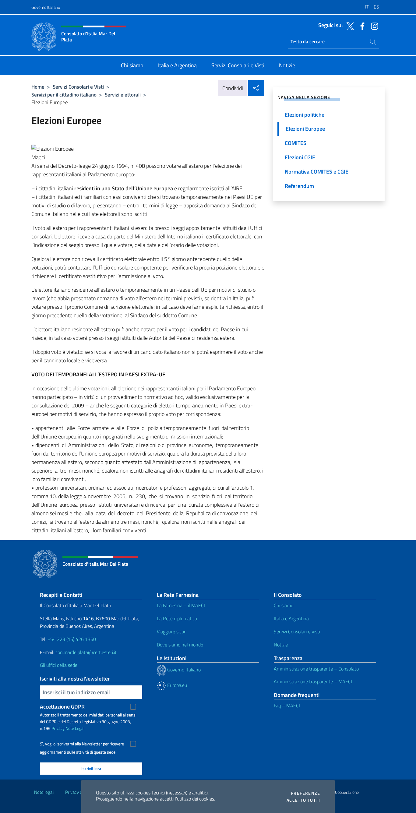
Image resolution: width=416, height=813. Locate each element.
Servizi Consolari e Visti (78, 86)
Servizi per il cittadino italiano (64, 94)
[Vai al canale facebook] (361, 25)
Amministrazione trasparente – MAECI (313, 681)
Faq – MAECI (287, 705)
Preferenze (305, 793)
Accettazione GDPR (62, 706)
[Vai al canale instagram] (373, 25)
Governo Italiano (45, 7)
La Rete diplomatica (177, 618)
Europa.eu (176, 685)
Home (37, 86)
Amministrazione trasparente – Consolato (316, 668)
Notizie (281, 644)
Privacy (58, 728)
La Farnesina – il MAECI (181, 605)
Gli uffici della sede (58, 665)
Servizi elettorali (123, 94)
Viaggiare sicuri (171, 631)
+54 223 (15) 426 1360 (72, 639)
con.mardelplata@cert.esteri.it (86, 652)
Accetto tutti (303, 800)
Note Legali (75, 728)
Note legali (44, 792)
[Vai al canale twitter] (349, 25)
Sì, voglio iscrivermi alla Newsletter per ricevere (82, 744)
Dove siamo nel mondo (180, 644)
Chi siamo (283, 605)
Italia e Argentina (291, 618)
